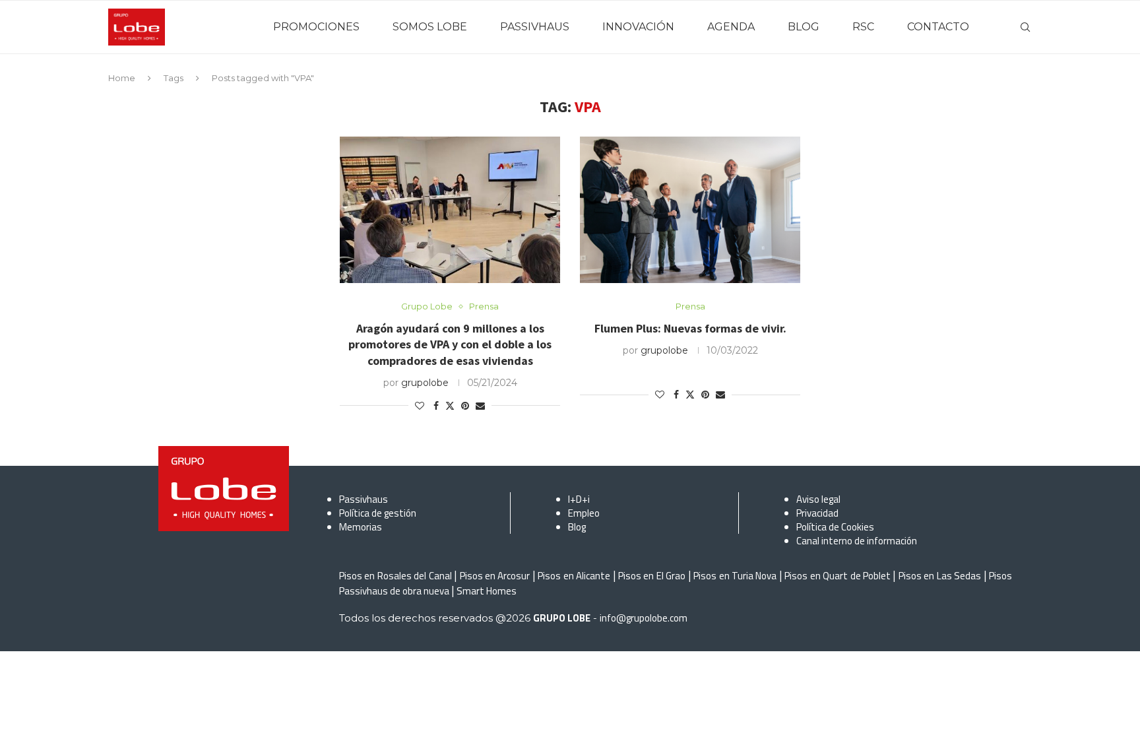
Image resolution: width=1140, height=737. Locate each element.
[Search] (1025, 27)
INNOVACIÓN (638, 26)
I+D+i (579, 499)
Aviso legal (818, 499)
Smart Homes (487, 590)
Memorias (360, 526)
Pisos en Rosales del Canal (395, 575)
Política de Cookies (835, 526)
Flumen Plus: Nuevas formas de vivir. (690, 328)
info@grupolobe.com (643, 617)
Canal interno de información (856, 540)
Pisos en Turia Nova (734, 575)
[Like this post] (419, 406)
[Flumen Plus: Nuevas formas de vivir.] (690, 210)
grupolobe (425, 383)
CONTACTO (938, 26)
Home (121, 78)
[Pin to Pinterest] (465, 406)
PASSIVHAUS (534, 26)
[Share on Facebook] (436, 406)
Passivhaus (363, 499)
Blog (577, 526)
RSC (863, 26)
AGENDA (731, 26)
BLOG (803, 26)
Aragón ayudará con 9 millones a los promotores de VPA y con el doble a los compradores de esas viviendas (450, 344)
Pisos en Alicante (574, 575)
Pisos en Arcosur (495, 575)
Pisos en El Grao (651, 575)
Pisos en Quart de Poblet (837, 575)
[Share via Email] (480, 406)
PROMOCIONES (316, 26)
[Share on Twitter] (450, 406)
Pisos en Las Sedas (940, 575)
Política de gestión (377, 513)
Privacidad (817, 513)
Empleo (584, 513)
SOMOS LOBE (430, 26)
